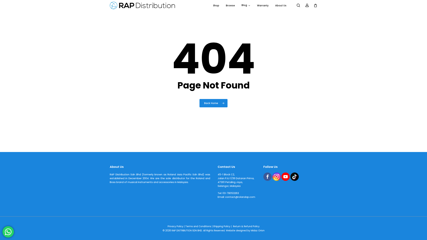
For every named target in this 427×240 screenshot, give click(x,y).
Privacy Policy (175, 226)
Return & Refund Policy (246, 226)
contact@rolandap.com (240, 197)
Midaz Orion (258, 230)
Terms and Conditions (198, 226)
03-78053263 (231, 193)
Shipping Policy (221, 226)
